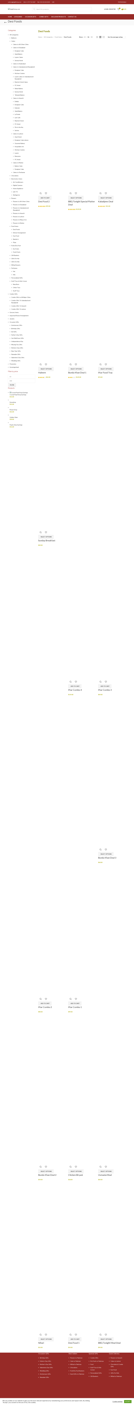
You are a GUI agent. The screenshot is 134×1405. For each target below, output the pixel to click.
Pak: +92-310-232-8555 (43, 2)
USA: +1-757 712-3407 (29, 2)
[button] (45, 198)
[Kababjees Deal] (112, 116)
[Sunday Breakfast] (52, 455)
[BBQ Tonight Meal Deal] (112, 1257)
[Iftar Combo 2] (52, 772)
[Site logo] (14, 9)
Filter (12, 385)
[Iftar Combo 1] (82, 772)
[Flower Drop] (14, 407)
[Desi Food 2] (52, 116)
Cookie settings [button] (117, 1401)
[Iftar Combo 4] (82, 455)
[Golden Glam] (14, 415)
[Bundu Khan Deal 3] (112, 772)
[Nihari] (52, 1257)
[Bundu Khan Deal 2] (52, 1089)
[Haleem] (52, 287)
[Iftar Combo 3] (112, 455)
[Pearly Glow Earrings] (17, 422)
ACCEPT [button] (127, 1401)
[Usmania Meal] (112, 1089)
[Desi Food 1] (82, 1257)
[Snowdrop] (14, 400)
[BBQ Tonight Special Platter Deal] (82, 116)
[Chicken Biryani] (82, 1089)
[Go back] (5, 23)
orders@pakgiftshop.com (14, 2)
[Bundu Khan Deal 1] (82, 287)
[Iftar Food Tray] (112, 287)
